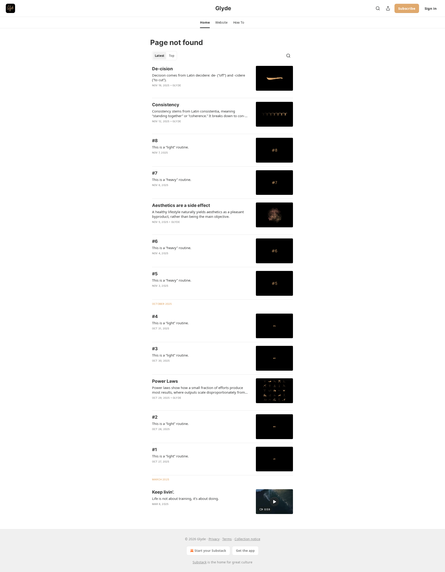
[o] (274, 501)
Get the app (245, 550)
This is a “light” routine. (170, 147)
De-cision (162, 68)
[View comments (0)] (186, 91)
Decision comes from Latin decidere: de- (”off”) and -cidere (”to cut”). (198, 77)
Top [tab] (171, 56)
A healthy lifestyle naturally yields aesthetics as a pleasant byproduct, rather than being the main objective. (198, 214)
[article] (222, 80)
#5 (155, 273)
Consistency (165, 104)
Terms (227, 539)
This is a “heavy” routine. (171, 179)
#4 (155, 316)
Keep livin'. (163, 492)
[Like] (155, 91)
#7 (154, 173)
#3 (155, 348)
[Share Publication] (388, 8)
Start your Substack (210, 550)
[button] (204, 22)
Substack (200, 562)
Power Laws (165, 381)
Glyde (176, 85)
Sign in (431, 8)
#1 (154, 449)
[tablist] (164, 55)
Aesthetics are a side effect (181, 205)
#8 (155, 140)
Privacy (214, 539)
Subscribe (406, 8)
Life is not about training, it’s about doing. (185, 498)
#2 (155, 417)
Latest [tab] (159, 56)
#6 (155, 241)
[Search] (377, 8)
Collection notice (247, 539)
